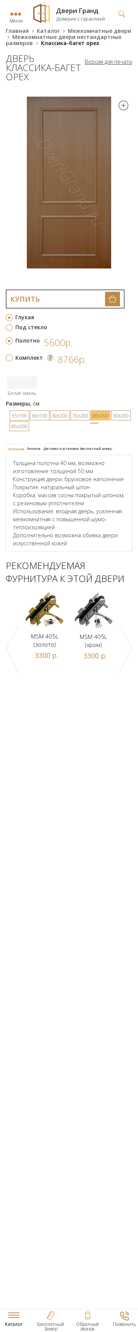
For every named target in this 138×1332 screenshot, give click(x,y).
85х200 (19, 426)
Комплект (29, 357)
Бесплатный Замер (50, 1326)
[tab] (17, 449)
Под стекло (31, 327)
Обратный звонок (87, 1326)
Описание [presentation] (16, 449)
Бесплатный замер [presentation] (96, 448)
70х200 (80, 415)
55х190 (19, 415)
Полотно (27, 340)
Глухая (24, 317)
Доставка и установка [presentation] (61, 448)
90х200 (121, 415)
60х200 (60, 415)
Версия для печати (108, 62)
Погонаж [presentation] (34, 448)
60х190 (40, 415)
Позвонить (124, 1324)
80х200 (100, 415)
